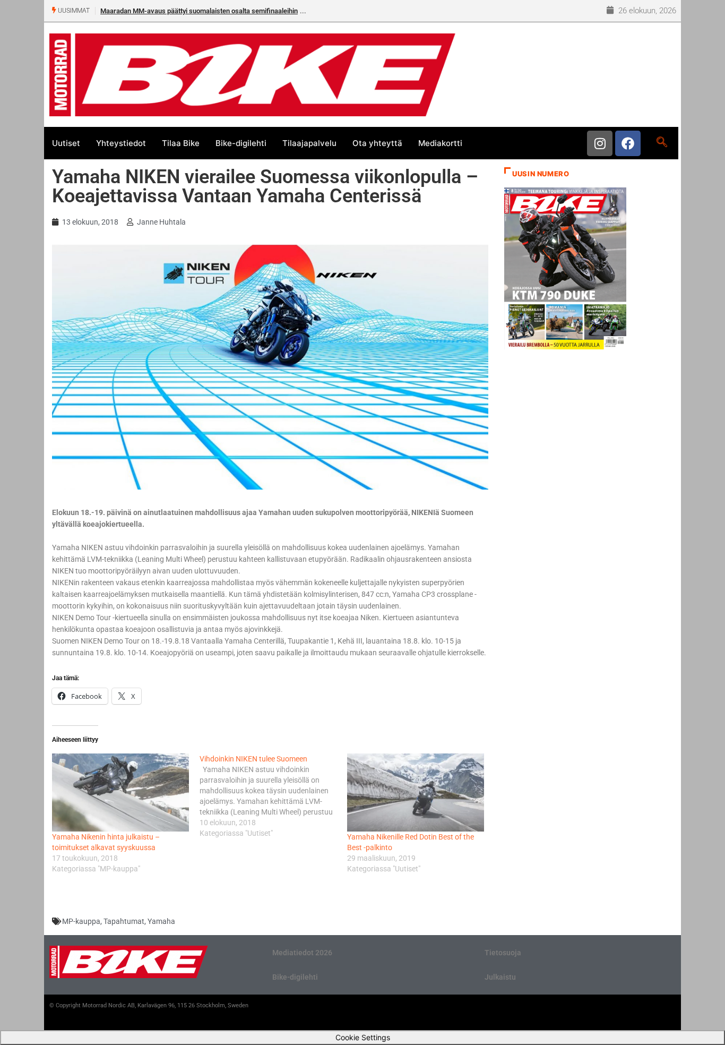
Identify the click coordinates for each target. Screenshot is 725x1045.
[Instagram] (599, 143)
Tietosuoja (503, 952)
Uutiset (66, 143)
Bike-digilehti (240, 143)
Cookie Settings (362, 1037)
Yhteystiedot (121, 143)
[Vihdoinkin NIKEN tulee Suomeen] (273, 795)
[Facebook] (628, 143)
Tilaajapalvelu (309, 143)
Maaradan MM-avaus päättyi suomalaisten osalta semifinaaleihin (199, 11)
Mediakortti (440, 143)
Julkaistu (500, 977)
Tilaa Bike (181, 143)
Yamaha (161, 921)
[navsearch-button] (661, 143)
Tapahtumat (123, 921)
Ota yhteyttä (377, 143)
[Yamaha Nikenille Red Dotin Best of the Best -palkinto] (415, 792)
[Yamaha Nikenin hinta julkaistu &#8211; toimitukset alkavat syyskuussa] (120, 792)
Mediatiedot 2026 (302, 952)
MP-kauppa (81, 921)
